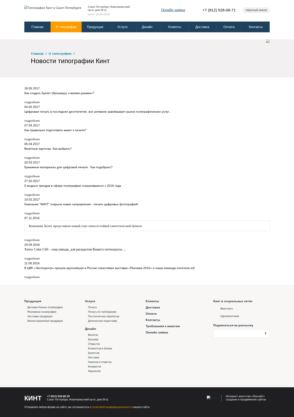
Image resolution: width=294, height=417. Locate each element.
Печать (92, 307)
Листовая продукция (40, 316)
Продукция (95, 27)
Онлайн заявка (173, 10)
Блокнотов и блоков (100, 348)
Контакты (256, 27)
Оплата (229, 27)
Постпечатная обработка (103, 316)
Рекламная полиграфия (41, 311)
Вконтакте (226, 308)
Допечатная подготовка (102, 320)
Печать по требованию (102, 311)
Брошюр (93, 339)
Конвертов (94, 366)
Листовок (93, 357)
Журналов (94, 371)
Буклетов (93, 353)
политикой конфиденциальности (112, 407)
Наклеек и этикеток (99, 362)
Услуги (122, 27)
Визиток (93, 334)
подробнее (32, 102)
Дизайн (147, 27)
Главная (37, 27)
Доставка (202, 27)
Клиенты (174, 27)
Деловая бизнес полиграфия (45, 307)
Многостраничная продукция (45, 320)
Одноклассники (229, 316)
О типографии (66, 27)
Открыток (94, 343)
